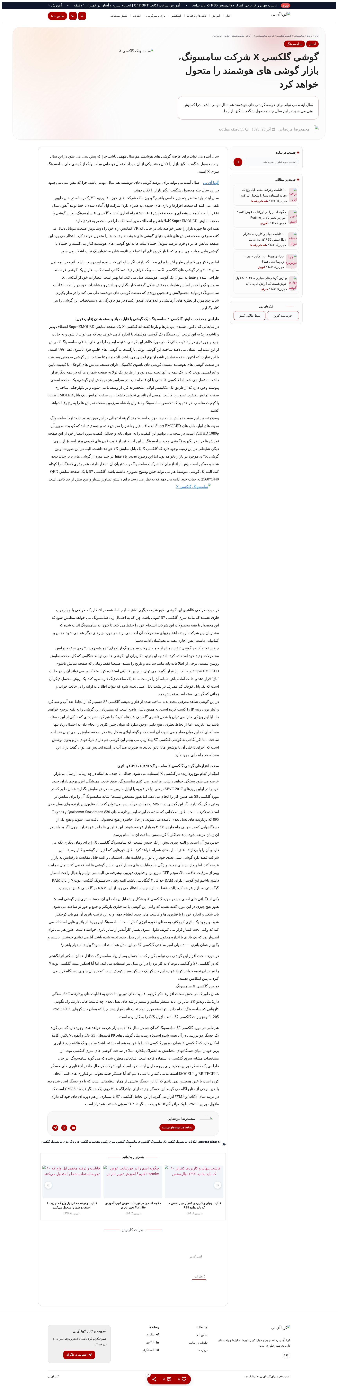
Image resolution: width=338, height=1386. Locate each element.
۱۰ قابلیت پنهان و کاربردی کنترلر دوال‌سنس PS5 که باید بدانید (275, 5)
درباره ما (203, 1350)
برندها (309, 35)
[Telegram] (55, 1128)
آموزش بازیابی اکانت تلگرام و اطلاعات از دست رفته (61, 5)
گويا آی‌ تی (53, 1376)
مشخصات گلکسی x (88, 1141)
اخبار (228, 15)
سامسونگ (299, 35)
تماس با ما (57, 16)
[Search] (82, 16)
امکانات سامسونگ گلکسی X (180, 1141)
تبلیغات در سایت (198, 1342)
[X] (64, 1128)
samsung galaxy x (209, 1141)
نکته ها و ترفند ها (196, 15)
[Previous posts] (48, 1185)
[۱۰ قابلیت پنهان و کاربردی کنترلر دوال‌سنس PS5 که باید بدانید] (194, 1182)
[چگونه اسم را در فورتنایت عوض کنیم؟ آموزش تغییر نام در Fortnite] (133, 1182)
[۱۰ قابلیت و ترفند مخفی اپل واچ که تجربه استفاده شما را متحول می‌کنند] (71, 1182)
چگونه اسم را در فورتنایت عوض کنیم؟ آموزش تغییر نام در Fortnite (133, 1205)
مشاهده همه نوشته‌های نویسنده (177, 1127)
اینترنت (136, 15)
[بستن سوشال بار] (148, 1374)
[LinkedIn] (73, 1128)
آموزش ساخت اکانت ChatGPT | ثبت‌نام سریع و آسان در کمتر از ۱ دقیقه (165, 5)
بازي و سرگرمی (155, 15)
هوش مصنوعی (118, 15)
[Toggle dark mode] (73, 16)
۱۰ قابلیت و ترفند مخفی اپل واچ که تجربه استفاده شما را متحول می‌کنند (72, 1205)
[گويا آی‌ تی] (272, 16)
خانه (317, 35)
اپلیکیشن (176, 15)
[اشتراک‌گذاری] (154, 1379)
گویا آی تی (211, 182)
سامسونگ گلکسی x (150, 1141)
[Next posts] (217, 1185)
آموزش (216, 15)
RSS (286, 1355)
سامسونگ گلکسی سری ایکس (119, 1141)
